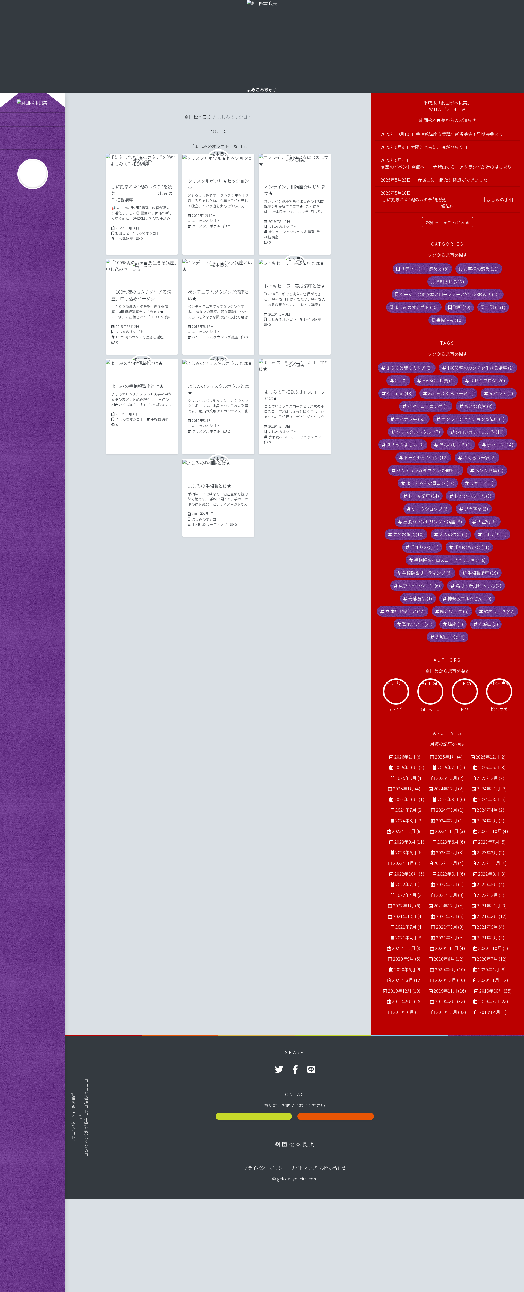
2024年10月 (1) (409, 799)
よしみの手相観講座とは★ (137, 386)
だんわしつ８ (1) (455, 444)
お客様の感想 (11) (481, 268)
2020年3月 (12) (407, 980)
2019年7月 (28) (493, 1001)
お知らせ (122, 233)
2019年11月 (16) (450, 990)
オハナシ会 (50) (410, 419)
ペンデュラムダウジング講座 (215, 337)
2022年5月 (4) (490, 884)
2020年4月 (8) (492, 969)
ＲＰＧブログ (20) (487, 380)
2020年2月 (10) (450, 980)
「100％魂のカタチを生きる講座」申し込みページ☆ (141, 295)
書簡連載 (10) (449, 320)
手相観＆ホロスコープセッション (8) (450, 560)
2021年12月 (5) (449, 905)
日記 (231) (495, 307)
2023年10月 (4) (493, 831)
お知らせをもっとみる (447, 222)
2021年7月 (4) (409, 927)
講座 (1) (455, 624)
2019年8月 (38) (450, 1001)
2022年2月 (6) (490, 895)
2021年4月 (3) (409, 937)
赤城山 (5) (488, 624)
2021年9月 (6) (450, 916)
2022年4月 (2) (409, 895)
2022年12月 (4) (449, 863)
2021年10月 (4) (408, 916)
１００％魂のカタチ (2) (409, 367)
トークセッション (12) (426, 457)
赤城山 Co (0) (450, 637)
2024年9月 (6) (451, 799)
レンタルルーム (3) (473, 496)
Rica (465, 709)
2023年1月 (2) (407, 863)
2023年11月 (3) (450, 831)
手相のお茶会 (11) (471, 547)
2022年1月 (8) (407, 905)
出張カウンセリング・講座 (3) (432, 521)
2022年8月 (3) (492, 873)
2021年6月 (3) (450, 927)
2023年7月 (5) (492, 841)
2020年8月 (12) (449, 958)
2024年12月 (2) (449, 788)
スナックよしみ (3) (405, 444)
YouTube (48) (400, 393)
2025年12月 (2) (491, 756)
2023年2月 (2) (490, 852)
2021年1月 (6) (490, 937)
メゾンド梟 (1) (489, 470)
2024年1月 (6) (490, 820)
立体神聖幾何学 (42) (405, 611)
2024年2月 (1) (450, 820)
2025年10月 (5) (409, 767)
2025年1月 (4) (407, 788)
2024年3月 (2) (409, 820)
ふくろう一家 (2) (479, 457)
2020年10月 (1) (493, 948)
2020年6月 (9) (408, 969)
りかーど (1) (482, 483)
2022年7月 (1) (409, 884)
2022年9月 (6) (451, 873)
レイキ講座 (312, 319)
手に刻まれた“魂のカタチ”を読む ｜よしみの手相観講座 (141, 193)
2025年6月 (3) (492, 767)
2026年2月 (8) (408, 756)
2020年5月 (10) (450, 969)
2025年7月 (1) (451, 767)
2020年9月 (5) (407, 958)
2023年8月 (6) (451, 841)
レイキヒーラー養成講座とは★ (294, 286)
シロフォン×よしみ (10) (479, 431)
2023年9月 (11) (409, 841)
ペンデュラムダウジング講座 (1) (428, 470)
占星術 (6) (487, 521)
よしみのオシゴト (145, 233)
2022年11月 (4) (492, 863)
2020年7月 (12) (492, 958)
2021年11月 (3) (492, 905)
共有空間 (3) (476, 508)
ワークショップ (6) (430, 508)
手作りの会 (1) (424, 547)
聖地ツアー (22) (417, 624)
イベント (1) (501, 393)
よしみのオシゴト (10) (416, 307)
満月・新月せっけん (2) (478, 585)
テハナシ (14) (500, 444)
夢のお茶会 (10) (408, 534)
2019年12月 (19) (404, 990)
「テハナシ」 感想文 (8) (425, 268)
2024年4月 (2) (490, 810)
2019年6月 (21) (408, 1012)
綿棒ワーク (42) (499, 611)
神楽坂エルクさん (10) (470, 598)
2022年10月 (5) (409, 873)
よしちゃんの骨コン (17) (430, 483)
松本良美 (499, 709)
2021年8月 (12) (492, 916)
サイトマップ (303, 1167)
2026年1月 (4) (449, 756)
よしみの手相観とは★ (209, 485)
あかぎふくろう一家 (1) (451, 393)
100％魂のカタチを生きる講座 (139, 337)
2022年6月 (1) (450, 884)
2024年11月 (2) (492, 788)
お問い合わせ (333, 1167)
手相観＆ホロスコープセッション (294, 436)
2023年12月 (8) (407, 831)
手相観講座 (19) (482, 572)
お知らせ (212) (449, 281)
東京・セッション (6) (419, 585)
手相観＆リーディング (209, 524)
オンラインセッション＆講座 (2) (473, 419)
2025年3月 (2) (450, 778)
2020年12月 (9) (407, 948)
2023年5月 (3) (450, 852)
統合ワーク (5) (454, 611)
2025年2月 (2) (490, 778)
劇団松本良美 (198, 116)
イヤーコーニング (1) (428, 406)
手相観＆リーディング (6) (427, 572)
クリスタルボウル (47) (418, 431)
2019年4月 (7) (493, 1012)
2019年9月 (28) (407, 1001)
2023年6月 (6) (409, 852)
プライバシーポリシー (265, 1167)
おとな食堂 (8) (478, 406)
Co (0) (401, 380)
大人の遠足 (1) (453, 534)
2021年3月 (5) (450, 937)
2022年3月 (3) (450, 895)
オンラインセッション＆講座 (291, 231)
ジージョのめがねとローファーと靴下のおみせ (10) (450, 294)
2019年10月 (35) (495, 990)
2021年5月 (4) (490, 927)
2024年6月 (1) (450, 810)
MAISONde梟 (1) (438, 380)
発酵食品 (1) (420, 598)
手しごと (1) (495, 534)
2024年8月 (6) (492, 799)
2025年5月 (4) (409, 778)
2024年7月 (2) (409, 810)
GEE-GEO (430, 709)
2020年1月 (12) (493, 980)
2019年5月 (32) (451, 1012)
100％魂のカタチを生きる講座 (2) (480, 367)
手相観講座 (124, 238)
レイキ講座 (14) (423, 496)
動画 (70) (462, 307)
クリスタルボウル (206, 226)
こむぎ (396, 709)
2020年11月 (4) (450, 948)
